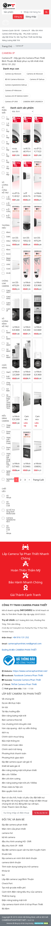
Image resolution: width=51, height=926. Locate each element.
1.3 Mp (7, 124)
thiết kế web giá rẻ (11, 766)
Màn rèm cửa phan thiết (14, 828)
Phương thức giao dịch (13, 757)
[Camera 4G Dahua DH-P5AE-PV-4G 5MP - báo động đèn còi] (26, 130)
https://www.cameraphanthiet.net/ (30, 671)
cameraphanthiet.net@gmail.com (24, 643)
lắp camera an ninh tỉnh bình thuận (19, 858)
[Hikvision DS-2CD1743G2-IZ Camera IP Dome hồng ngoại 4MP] (26, 220)
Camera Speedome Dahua (16, 85)
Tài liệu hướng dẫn (11, 711)
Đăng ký (18, 16)
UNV (8, 264)
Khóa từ (6, 870)
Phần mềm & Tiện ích (12, 787)
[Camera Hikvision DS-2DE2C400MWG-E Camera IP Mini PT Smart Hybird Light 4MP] (15, 309)
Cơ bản (8, 389)
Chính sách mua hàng (13, 736)
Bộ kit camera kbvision (14, 79)
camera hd (7, 833)
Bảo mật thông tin (11, 740)
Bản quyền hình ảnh (12, 791)
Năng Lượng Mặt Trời (11, 40)
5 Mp (7, 149)
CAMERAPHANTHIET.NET (14, 920)
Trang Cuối (38, 479)
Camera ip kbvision (13, 74)
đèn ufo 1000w (9, 774)
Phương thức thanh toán (14, 753)
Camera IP (25, 30)
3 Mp (7, 136)
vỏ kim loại (8, 504)
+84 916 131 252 (21, 637)
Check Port (7, 883)
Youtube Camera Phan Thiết (27, 679)
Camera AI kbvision (35, 74)
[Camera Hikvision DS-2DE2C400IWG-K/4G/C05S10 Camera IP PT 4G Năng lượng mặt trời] (26, 264)
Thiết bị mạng (8, 896)
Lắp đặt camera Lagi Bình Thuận (18, 879)
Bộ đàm (5, 908)
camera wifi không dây (12, 34)
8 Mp (7, 161)
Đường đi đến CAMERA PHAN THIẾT (19, 649)
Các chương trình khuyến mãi (16, 724)
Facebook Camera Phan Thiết (28, 675)
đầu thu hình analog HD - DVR (16, 841)
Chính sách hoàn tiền (12, 745)
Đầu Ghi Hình (37, 30)
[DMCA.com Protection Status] (41, 923)
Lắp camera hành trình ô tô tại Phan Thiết (22, 904)
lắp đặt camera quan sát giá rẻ (17, 761)
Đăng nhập (31, 16)
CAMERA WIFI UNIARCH (33, 101)
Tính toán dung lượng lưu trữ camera (20, 866)
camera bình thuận (11, 862)
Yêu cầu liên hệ (42, 813)
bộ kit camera (8, 837)
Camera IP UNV (11, 101)
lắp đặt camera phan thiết (14, 824)
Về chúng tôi (8, 698)
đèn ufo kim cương (11, 778)
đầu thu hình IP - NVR (12, 845)
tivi (3, 875)
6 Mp (7, 155)
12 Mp (7, 173)
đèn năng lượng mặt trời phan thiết (19, 770)
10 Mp (7, 167)
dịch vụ (5, 732)
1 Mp (7, 118)
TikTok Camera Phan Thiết (24, 684)
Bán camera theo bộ (12, 719)
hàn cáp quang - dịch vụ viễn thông (19, 728)
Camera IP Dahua (37, 79)
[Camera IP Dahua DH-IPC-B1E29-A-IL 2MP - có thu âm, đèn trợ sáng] (15, 175)
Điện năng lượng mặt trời (14, 900)
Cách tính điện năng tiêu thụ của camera (22, 891)
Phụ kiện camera (30, 34)
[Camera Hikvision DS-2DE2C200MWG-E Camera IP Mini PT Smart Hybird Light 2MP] (26, 309)
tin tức (5, 707)
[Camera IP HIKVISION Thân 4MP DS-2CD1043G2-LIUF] (26, 175)
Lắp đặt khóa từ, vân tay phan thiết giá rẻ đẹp (22, 37)
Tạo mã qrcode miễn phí (14, 887)
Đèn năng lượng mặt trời (14, 715)
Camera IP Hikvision (13, 90)
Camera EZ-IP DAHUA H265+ (16, 96)
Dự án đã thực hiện (11, 703)
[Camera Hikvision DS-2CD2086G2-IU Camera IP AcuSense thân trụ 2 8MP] (26, 398)
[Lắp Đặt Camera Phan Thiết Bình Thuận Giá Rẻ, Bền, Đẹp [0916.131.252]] (9, 5)
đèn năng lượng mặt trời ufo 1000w (19, 782)
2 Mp (7, 130)
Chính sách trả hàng (12, 749)
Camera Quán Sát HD (11, 30)
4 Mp (7, 142)
